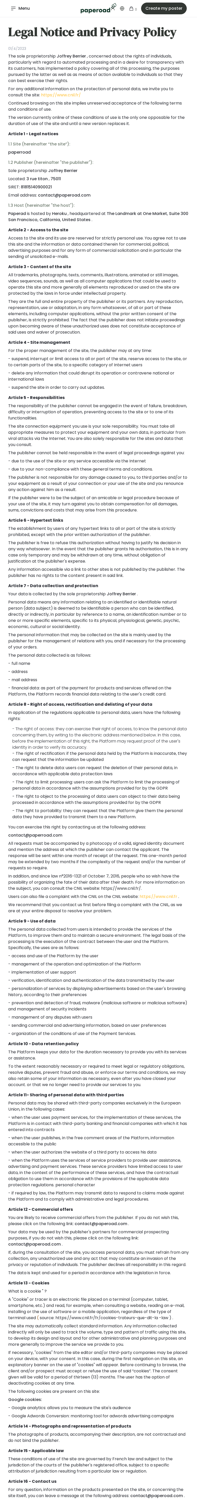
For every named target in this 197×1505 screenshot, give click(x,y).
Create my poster (163, 8)
